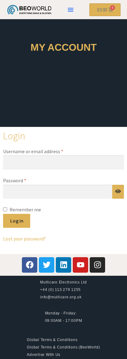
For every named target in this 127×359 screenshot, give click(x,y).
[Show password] (118, 192)
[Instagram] (97, 265)
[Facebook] (29, 265)
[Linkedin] (63, 265)
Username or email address (42, 151)
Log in (16, 221)
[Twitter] (46, 265)
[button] (70, 9)
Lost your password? (24, 239)
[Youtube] (80, 265)
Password (23, 180)
